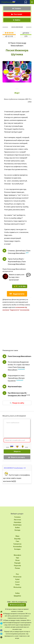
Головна (18, 8)
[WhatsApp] (1, 627)
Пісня (17, 560)
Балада (17, 530)
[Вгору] (1, 637)
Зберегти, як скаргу (18, 457)
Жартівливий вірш (15, 386)
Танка (17, 584)
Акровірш (17, 522)
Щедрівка (17, 596)
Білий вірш (17, 525)
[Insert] (11, 447)
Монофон (17, 555)
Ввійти (17, 20)
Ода (17, 558)
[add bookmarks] (1, 615)
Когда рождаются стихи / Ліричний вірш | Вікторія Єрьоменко (16, 378)
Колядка (17, 549)
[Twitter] (1, 634)
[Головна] (1, 611)
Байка (17, 527)
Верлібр (17, 539)
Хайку (17, 593)
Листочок (17, 519)
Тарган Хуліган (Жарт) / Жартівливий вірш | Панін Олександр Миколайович (17, 261)
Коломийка (17, 546)
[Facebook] (1, 630)
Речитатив (17, 577)
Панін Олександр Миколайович (19, 356)
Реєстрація (18, 14)
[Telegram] (1, 623)
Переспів (17, 565)
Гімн (17, 541)
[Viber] (1, 620)
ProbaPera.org (7, 2)
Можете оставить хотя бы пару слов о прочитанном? (16, 277)
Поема (17, 568)
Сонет (17, 582)
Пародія (17, 563)
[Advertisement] (17, 332)
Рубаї (17, 579)
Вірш (17, 536)
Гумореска (17, 544)
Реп (17, 574)
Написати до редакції (18, 604)
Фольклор (17, 587)
